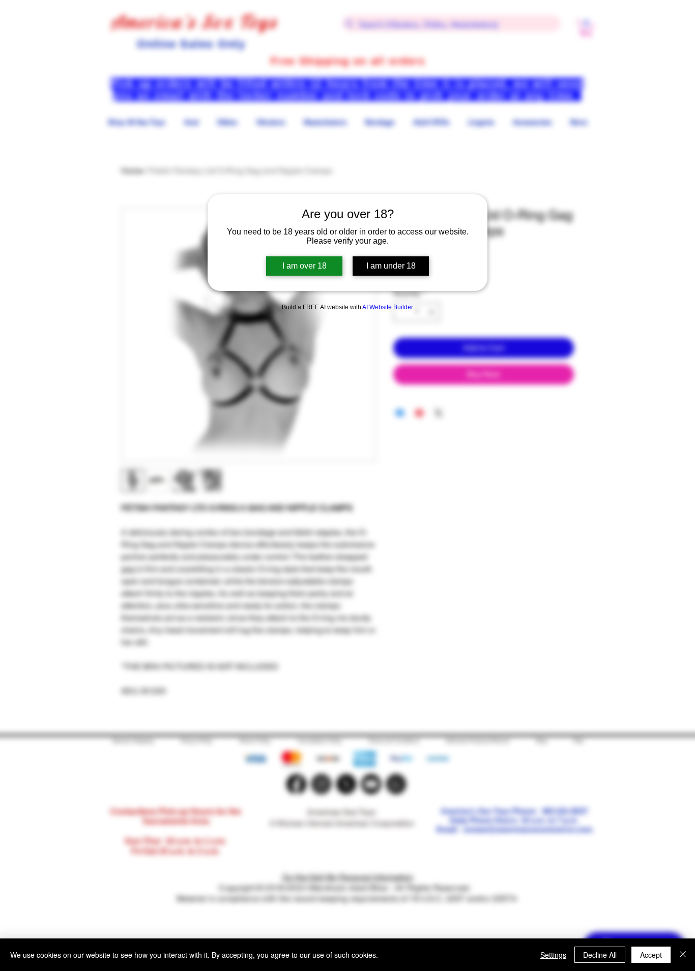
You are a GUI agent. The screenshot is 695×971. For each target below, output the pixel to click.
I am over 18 (304, 265)
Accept (651, 955)
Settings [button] (553, 955)
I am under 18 (391, 265)
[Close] (683, 955)
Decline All (600, 955)
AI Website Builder (387, 307)
